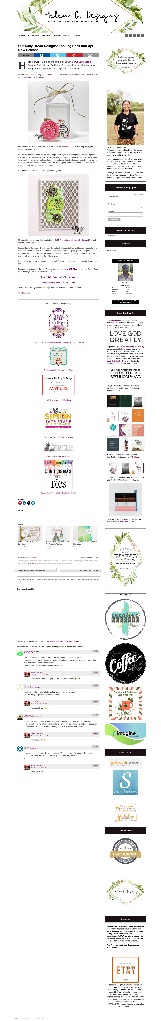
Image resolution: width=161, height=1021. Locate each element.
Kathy (67, 277)
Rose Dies (67, 74)
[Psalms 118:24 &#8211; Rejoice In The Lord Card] (30, 533)
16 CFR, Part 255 (32, 563)
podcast (122, 302)
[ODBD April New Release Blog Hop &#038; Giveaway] (85, 533)
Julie (58, 282)
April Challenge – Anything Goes (58, 400)
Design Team (46, 35)
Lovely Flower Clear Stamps (33, 77)
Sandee (51, 282)
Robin (72, 282)
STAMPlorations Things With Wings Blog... (30, 570)
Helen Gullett (35, 673)
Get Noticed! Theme (41, 1019)
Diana (44, 282)
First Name (125, 204)
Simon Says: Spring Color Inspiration (58, 437)
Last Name (125, 211)
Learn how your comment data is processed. (64, 641)
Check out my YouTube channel (138, 35)
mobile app (135, 300)
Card (26, 557)
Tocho (122, 285)
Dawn (43, 277)
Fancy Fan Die (92, 74)
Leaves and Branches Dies (48, 165)
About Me (22, 35)
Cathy (50, 277)
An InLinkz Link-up (25, 293)
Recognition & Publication (62, 35)
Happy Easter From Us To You (90, 570)
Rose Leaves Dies (79, 74)
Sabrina (65, 282)
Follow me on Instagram (134, 35)
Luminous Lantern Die (53, 74)
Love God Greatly (33, 35)
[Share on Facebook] (42, 55)
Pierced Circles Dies (26, 242)
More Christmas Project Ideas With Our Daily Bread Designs (57, 543)
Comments (26, 55)
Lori (55, 277)
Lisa (73, 277)
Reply (95, 651)
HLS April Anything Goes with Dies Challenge (58, 493)
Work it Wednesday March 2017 (58, 456)
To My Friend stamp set (64, 240)
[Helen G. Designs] (80, 16)
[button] (113, 401)
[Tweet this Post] (58, 55)
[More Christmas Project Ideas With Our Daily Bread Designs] (58, 533)
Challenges (76, 35)
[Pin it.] (74, 55)
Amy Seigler (28, 715)
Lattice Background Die (83, 240)
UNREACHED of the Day (125, 260)
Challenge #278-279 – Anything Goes (58, 370)
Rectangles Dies (68, 146)
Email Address (125, 197)
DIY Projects (32, 557)
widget (129, 302)
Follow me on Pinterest (130, 35)
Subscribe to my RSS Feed (142, 35)
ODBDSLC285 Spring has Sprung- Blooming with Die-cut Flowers (58, 342)
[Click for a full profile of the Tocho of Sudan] (125, 281)
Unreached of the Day (120, 300)
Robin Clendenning (30, 651)
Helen (61, 277)
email (130, 300)
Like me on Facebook (126, 35)
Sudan (128, 285)
